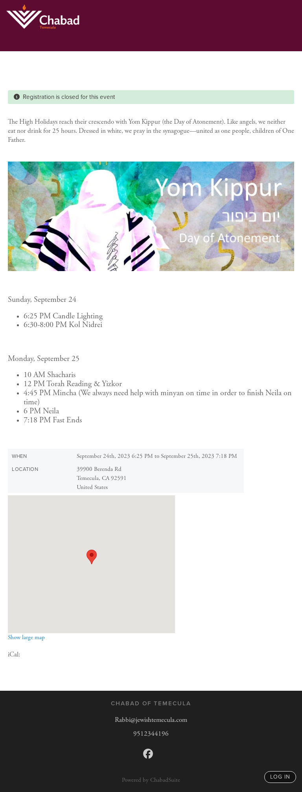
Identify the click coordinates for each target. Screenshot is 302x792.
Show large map (26, 637)
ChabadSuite (165, 780)
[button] (91, 557)
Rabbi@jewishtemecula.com (151, 720)
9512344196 (151, 733)
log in (280, 776)
